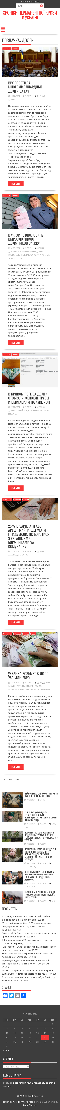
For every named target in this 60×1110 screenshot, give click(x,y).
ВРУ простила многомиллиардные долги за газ (25, 87)
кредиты (38, 686)
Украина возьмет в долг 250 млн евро (28, 675)
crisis (42, 800)
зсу (53, 824)
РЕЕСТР (19, 258)
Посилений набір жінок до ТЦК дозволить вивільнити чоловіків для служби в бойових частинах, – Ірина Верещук (40, 854)
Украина (12, 414)
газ (43, 96)
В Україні (6, 49)
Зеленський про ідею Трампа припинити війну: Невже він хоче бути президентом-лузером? (39, 875)
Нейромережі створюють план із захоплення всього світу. (41, 795)
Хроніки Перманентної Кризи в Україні (30, 15)
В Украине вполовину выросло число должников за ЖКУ (25, 239)
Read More (16, 183)
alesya (28, 96)
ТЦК (26, 827)
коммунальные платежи (20, 255)
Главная (6, 929)
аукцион (41, 407)
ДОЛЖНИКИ (13, 251)
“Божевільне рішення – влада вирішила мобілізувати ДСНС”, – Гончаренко (41, 894)
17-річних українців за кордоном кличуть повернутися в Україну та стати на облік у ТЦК (40, 816)
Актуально (7, 500)
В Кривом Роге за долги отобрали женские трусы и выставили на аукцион (29, 398)
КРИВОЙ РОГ (21, 410)
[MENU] (3, 29)
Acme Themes (30, 1105)
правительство (16, 689)
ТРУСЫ (46, 410)
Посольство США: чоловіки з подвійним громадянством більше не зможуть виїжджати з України (41, 836)
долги (11, 99)
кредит (29, 686)
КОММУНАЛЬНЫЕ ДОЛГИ (31, 251)
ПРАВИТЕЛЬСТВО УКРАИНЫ (37, 689)
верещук (28, 866)
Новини (15, 49)
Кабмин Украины (16, 686)
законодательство (18, 554)
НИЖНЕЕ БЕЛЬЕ (35, 410)
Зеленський (30, 887)
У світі (32, 634)
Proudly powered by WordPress (17, 1101)
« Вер (6, 1050)
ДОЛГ (39, 682)
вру (39, 96)
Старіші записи (13, 779)
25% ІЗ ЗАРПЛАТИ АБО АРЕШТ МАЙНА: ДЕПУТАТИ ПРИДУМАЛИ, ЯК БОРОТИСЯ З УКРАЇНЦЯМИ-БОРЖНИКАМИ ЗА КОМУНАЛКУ (28, 536)
